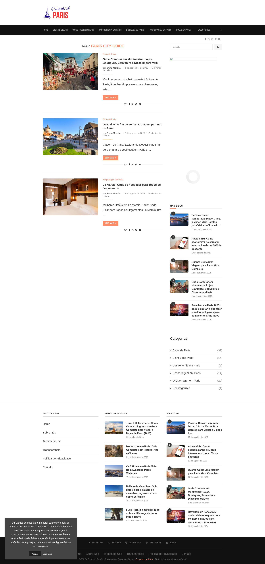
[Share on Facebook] (129, 104)
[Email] (219, 38)
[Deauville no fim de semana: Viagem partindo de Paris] (70, 136)
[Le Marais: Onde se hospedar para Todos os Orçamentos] (70, 196)
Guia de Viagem (183, 30)
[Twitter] (209, 38)
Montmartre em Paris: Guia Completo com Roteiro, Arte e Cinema (142, 450)
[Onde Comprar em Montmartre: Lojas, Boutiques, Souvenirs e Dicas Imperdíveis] (70, 71)
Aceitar (35, 554)
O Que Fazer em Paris (83, 30)
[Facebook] (205, 38)
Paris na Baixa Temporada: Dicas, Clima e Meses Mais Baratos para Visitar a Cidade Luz (206, 220)
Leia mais (109, 98)
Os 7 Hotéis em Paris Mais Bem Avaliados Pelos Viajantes (141, 470)
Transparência (51, 449)
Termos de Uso (52, 441)
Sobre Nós (49, 432)
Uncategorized (197, 388)
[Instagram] (212, 38)
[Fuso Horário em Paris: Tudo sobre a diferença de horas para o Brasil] (114, 514)
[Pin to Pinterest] (136, 104)
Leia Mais (47, 554)
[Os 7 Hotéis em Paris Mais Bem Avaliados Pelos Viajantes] (114, 471)
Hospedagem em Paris (160, 30)
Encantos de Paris (144, 559)
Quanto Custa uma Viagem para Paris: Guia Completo (205, 265)
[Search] (220, 30)
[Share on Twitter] (133, 104)
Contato (47, 467)
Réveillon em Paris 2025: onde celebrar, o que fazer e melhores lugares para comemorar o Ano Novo (207, 310)
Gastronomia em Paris (110, 30)
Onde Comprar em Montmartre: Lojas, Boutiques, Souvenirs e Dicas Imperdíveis (205, 287)
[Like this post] (125, 104)
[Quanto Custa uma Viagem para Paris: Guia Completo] (179, 266)
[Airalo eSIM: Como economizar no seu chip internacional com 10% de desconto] (179, 243)
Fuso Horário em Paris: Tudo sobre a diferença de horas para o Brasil (143, 513)
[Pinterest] (216, 38)
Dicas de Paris (60, 30)
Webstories (204, 30)
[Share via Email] (140, 104)
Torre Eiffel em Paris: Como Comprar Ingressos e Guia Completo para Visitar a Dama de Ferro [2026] (142, 428)
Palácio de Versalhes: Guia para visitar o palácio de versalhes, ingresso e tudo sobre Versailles (141, 491)
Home (45, 30)
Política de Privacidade (57, 458)
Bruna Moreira (114, 68)
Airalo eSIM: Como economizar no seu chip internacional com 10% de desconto (206, 243)
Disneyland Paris (135, 30)
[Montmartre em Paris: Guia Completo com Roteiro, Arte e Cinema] (114, 451)
